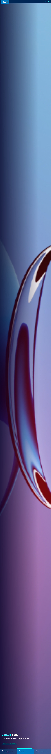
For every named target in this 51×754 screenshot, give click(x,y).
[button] (8, 743)
